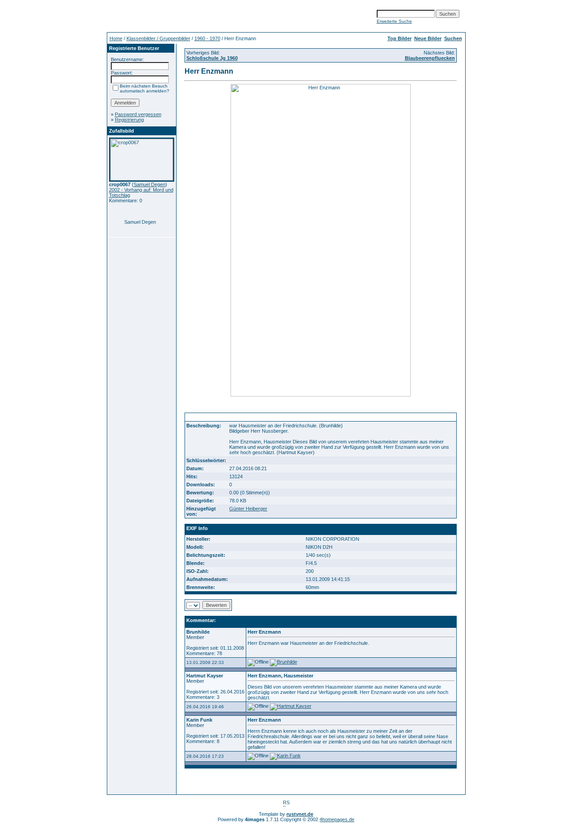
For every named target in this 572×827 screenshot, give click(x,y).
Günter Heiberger (248, 508)
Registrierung (129, 119)
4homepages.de (337, 819)
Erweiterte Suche (394, 21)
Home (115, 38)
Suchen (453, 38)
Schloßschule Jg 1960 (212, 58)
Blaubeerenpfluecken (430, 58)
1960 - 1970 (207, 38)
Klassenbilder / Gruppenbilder (158, 38)
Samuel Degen (149, 184)
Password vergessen (138, 114)
